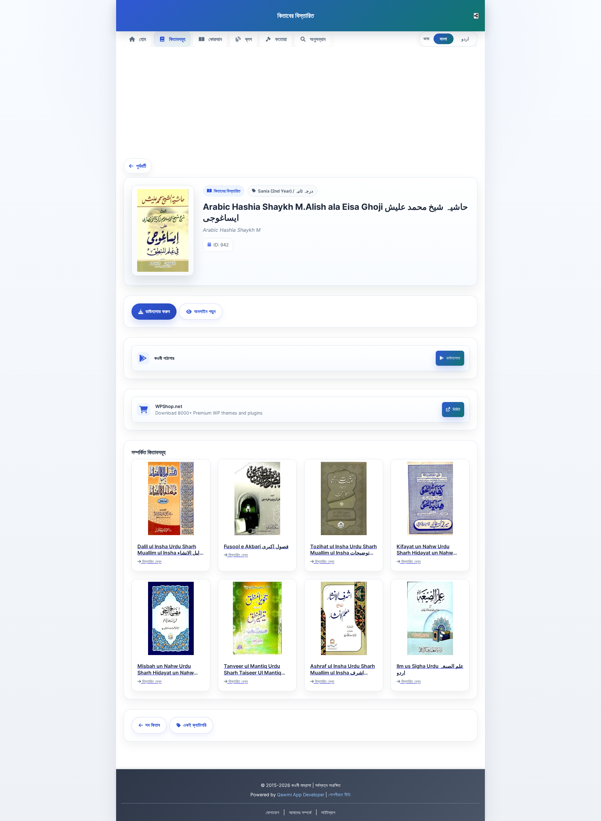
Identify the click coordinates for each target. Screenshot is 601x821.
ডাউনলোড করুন (158, 311)
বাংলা (443, 38)
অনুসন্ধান (318, 39)
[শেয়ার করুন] (476, 16)
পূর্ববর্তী (141, 166)
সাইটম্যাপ (328, 812)
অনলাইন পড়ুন (205, 311)
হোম (142, 39)
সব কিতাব (152, 725)
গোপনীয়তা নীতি (339, 794)
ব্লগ (248, 39)
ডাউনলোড (453, 358)
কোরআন (215, 39)
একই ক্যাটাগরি (194, 725)
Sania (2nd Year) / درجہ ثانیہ (285, 191)
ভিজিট (456, 409)
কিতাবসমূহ (177, 39)
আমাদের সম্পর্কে (300, 812)
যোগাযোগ (272, 812)
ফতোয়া (281, 39)
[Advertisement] (311, 106)
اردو (465, 38)
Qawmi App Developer (300, 794)
